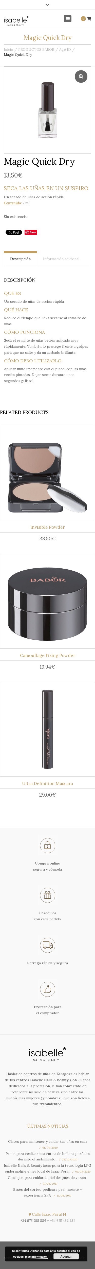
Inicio (8, 49)
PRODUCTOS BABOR (36, 49)
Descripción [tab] (20, 259)
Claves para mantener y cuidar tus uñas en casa (47, 1141)
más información (36, 1256)
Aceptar (66, 1256)
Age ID (65, 49)
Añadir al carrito (49, 474)
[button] (81, 76)
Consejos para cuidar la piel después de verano (47, 1177)
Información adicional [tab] (61, 259)
